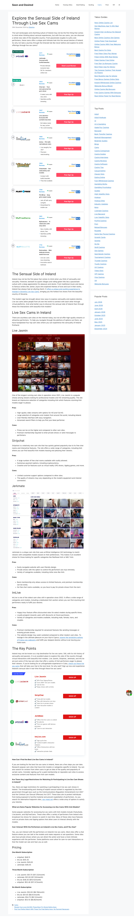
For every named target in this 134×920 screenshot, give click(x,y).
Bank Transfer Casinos (103, 134)
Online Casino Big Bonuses (104, 89)
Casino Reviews (100, 161)
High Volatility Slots (101, 194)
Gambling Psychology (102, 187)
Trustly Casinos (100, 264)
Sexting (91, 5)
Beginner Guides (100, 141)
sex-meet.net (47, 799)
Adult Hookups (100, 117)
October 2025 (99, 315)
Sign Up (72, 677)
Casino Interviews (101, 157)
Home (57, 5)
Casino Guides (100, 154)
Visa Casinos (99, 277)
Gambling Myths (100, 184)
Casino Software (100, 164)
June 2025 (98, 319)
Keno (96, 207)
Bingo (96, 144)
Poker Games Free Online (104, 60)
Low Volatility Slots (101, 217)
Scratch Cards (100, 237)
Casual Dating (99, 171)
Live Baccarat (99, 214)
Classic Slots (99, 174)
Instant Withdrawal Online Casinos (107, 83)
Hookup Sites (67, 5)
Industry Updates (101, 204)
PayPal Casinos (100, 221)
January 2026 (99, 312)
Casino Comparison (102, 151)
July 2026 (98, 302)
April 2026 (98, 309)
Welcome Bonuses (101, 284)
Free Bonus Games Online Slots (106, 79)
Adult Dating (80, 5)
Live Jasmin (40, 676)
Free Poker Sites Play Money (105, 54)
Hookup (97, 197)
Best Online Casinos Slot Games (107, 38)
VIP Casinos (99, 274)
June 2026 (98, 305)
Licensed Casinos (101, 211)
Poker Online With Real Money (106, 57)
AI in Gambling (100, 124)
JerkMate (39, 716)
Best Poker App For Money (104, 67)
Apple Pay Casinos (101, 127)
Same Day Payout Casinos (104, 234)
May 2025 (98, 322)
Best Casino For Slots (102, 50)
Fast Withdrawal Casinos (104, 181)
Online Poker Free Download (105, 41)
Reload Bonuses (100, 227)
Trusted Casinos (100, 261)
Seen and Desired (22, 4)
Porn (107, 5)
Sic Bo (96, 244)
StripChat (39, 695)
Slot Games (98, 251)
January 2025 (99, 325)
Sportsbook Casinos (102, 254)
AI (119, 5)
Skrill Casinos (99, 247)
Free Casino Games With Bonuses (107, 93)
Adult (96, 114)
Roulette (97, 231)
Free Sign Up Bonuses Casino (106, 64)
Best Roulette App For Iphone (105, 76)
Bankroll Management (102, 137)
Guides (97, 191)
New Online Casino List (103, 23)
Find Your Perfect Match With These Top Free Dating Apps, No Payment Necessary (41, 909)
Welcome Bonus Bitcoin (103, 86)
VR (114, 5)
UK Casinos (98, 267)
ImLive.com (40, 737)
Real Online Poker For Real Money (107, 96)
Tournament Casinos (102, 257)
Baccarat (97, 131)
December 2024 (100, 329)
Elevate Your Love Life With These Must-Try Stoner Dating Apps (35, 907)
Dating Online (99, 177)
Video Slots (98, 271)
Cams (100, 5)
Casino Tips (99, 167)
